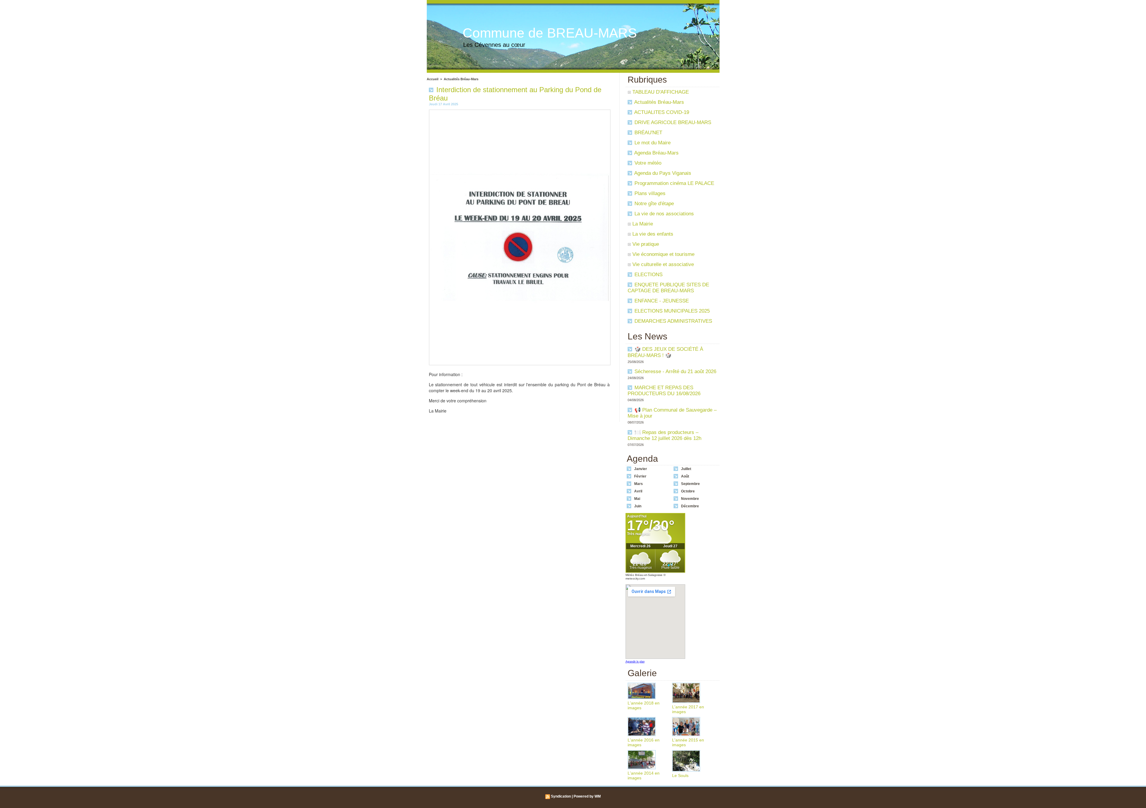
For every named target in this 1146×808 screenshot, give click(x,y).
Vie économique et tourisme (663, 254)
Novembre (690, 499)
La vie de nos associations (663, 214)
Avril (638, 491)
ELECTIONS (648, 274)
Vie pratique (645, 244)
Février (640, 476)
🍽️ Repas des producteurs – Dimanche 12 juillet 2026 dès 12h (664, 435)
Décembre (690, 506)
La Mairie (642, 224)
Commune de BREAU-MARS (550, 33)
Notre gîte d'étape (653, 203)
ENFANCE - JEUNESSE (661, 301)
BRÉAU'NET (647, 132)
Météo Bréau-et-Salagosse (644, 575)
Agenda (642, 459)
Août (685, 476)
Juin (637, 506)
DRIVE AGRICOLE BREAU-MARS (672, 122)
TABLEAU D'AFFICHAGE (660, 92)
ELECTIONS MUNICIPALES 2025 (671, 311)
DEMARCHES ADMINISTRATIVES (672, 321)
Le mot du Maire (652, 143)
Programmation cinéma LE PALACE (673, 183)
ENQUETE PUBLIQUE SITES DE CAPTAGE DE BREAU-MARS (668, 287)
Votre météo (647, 163)
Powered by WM (587, 796)
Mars (638, 484)
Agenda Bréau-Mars (656, 153)
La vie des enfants (652, 234)
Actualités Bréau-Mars (461, 79)
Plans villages (649, 193)
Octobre (688, 491)
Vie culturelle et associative (663, 264)
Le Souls (680, 775)
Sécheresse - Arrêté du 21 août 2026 (675, 371)
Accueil (432, 79)
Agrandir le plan (635, 661)
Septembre (690, 484)
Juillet (686, 469)
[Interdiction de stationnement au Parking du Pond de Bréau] (520, 111)
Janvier (640, 469)
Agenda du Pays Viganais (662, 173)
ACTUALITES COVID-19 (661, 112)
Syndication (561, 796)
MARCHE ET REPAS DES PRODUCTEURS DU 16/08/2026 (664, 390)
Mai (637, 499)
